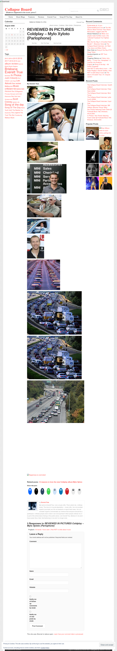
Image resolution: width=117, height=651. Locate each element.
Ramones (8, 96)
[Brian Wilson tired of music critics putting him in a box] (105, 131)
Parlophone (77, 25)
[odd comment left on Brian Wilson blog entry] (92, 133)
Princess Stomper (10, 94)
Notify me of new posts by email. (32, 617)
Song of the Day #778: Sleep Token (99, 51)
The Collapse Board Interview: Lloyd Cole (99, 102)
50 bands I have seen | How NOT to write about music (53, 529)
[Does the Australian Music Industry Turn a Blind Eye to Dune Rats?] (92, 156)
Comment (32, 541)
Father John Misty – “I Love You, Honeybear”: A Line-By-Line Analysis (99, 60)
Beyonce (20, 64)
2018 (11, 61)
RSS (110, 9)
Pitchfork (8, 91)
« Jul (6, 50)
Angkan (89, 64)
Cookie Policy (45, 648)
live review (16, 83)
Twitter (101, 9)
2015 (15, 58)
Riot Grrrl (14, 96)
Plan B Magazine (17, 91)
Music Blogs (20, 17)
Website (32, 587)
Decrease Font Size (28, 43)
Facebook (104, 9)
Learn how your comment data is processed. (68, 634)
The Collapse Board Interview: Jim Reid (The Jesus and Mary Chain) (98, 46)
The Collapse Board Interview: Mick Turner (99, 94)
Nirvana (17, 88)
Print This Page (45, 43)
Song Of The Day (66, 17)
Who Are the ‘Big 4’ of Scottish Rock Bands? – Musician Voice (99, 43)
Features (31, 17)
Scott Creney (11, 100)
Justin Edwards (11, 77)
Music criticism (12, 87)
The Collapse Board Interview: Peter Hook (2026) (99, 90)
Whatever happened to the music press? (21, 12)
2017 (7, 61)
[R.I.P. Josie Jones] (92, 170)
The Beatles (16, 110)
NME (22, 89)
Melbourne (9, 86)
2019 (15, 61)
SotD (10, 110)
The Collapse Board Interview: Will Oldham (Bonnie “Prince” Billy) (98, 106)
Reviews (41, 17)
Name (31, 571)
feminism (7, 75)
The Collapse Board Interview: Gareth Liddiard (99, 86)
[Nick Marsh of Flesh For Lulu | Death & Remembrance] (105, 143)
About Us (79, 17)
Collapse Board (18, 9)
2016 (20, 58)
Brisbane (11, 68)
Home (11, 17)
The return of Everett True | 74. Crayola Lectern (98, 74)
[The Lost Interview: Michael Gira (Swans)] (105, 183)
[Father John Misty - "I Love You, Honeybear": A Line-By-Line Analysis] (105, 170)
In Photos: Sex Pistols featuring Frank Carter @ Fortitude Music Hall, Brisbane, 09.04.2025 (99, 117)
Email (107, 9)
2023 (19, 61)
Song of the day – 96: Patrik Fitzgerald (98, 65)
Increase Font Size (30, 43)
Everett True (51, 17)
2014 (11, 58)
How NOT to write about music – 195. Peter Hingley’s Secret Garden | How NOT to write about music (99, 70)
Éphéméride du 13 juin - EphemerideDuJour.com (95, 26)
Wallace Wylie (9, 118)
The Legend (15, 112)
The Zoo (12, 115)
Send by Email (57, 43)
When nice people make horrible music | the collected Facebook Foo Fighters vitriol (98, 37)
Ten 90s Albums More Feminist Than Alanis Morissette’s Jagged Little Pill (99, 29)
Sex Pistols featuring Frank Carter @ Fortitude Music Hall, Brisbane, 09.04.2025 (99, 111)
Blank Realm (9, 66)
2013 (6, 58)
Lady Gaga (13, 81)
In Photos (16, 75)
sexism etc (16, 102)
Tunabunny (18, 115)
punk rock (19, 94)
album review (11, 63)
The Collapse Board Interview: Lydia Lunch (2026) (99, 98)
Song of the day (14, 104)
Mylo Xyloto (69, 25)
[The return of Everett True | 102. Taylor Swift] (92, 183)
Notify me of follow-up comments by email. (33, 603)
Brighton (15, 66)
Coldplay (61, 25)
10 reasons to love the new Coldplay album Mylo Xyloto (60, 482)
